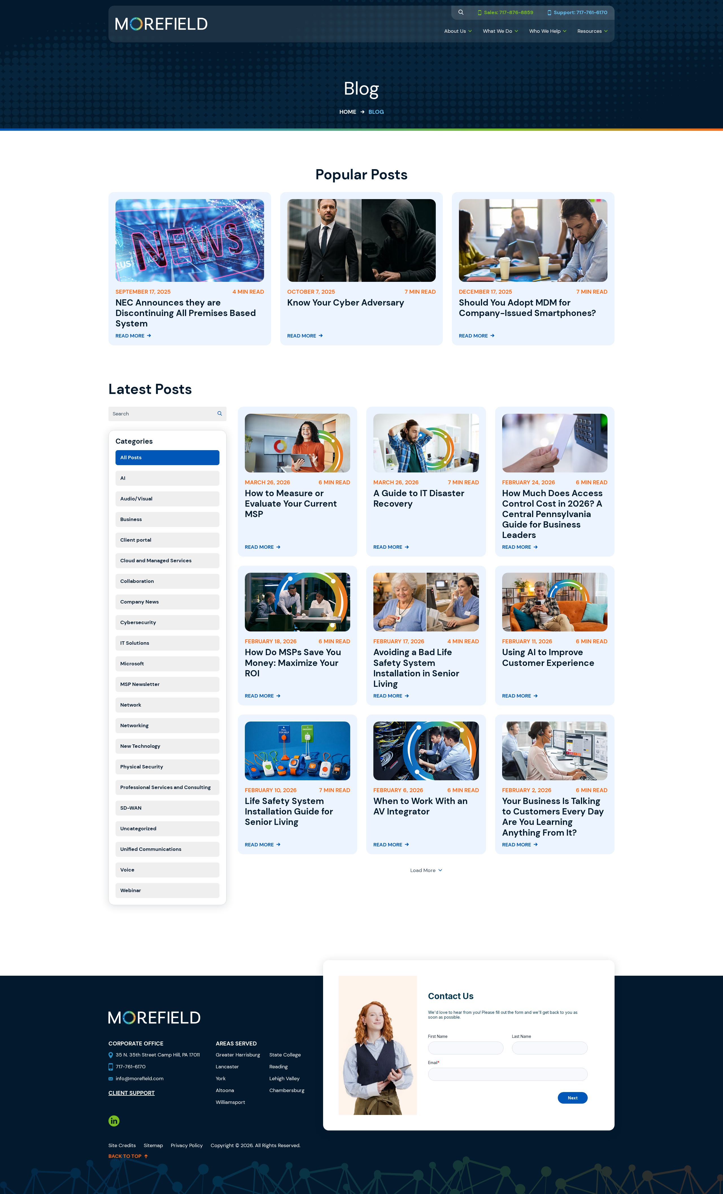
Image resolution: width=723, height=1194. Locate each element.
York (221, 1078)
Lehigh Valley (284, 1078)
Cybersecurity (138, 622)
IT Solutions (134, 643)
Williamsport (230, 1102)
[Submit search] (219, 414)
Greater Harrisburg (238, 1054)
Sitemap (153, 1145)
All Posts (130, 457)
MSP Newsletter (140, 684)
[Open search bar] (460, 13)
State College (285, 1054)
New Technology (140, 746)
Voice (127, 869)
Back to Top (124, 1156)
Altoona (225, 1090)
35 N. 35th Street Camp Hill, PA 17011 (158, 1054)
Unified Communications (150, 849)
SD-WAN (130, 808)
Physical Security (141, 766)
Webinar (130, 890)
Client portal (135, 540)
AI (122, 478)
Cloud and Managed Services (155, 560)
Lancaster (227, 1066)
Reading (278, 1066)
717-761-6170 (130, 1066)
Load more (422, 870)
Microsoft (132, 663)
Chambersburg (286, 1090)
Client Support (131, 1093)
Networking (134, 725)
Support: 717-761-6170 (580, 13)
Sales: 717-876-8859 (508, 13)
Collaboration (137, 581)
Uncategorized (138, 828)
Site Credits (122, 1145)
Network (130, 704)
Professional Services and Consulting (165, 787)
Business (131, 519)
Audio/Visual (136, 498)
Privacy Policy (187, 1145)
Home (347, 112)
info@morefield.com (140, 1078)
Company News (139, 601)
